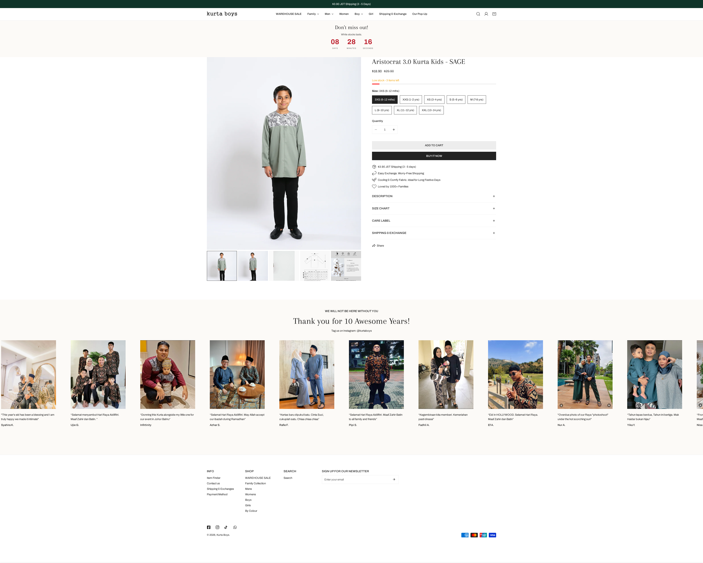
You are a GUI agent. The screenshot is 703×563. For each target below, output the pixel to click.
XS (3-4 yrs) (434, 99)
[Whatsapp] (235, 527)
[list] (284, 153)
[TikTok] (226, 527)
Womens (250, 494)
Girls (248, 505)
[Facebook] (208, 527)
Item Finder (213, 477)
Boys (248, 499)
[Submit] (394, 479)
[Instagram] (217, 527)
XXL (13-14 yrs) (431, 110)
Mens (248, 488)
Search (288, 477)
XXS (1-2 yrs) (411, 99)
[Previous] (215, 154)
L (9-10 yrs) (382, 110)
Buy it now (434, 155)
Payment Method (217, 494)
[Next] (352, 154)
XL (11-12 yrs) (405, 110)
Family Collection (255, 483)
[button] (494, 14)
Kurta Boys (223, 535)
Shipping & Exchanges (220, 488)
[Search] (478, 14)
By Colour (251, 510)
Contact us (213, 483)
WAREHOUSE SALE (258, 477)
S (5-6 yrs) (456, 99)
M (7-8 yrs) (476, 99)
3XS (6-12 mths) (385, 99)
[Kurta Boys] (222, 14)
